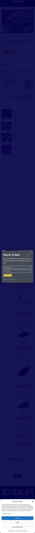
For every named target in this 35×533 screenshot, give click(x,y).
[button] (32, 501)
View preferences (17, 527)
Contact (25, 530)
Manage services (6, 513)
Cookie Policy (11, 530)
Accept (17, 518)
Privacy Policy (19, 530)
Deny (17, 522)
